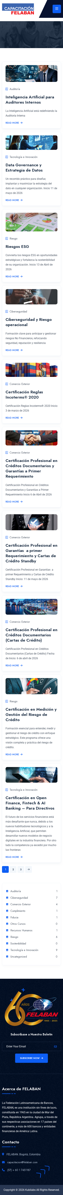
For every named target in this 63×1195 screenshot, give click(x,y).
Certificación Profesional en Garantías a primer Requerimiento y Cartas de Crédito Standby (31, 553)
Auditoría (15, 89)
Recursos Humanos (21, 930)
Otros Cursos (18, 924)
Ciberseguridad (18, 311)
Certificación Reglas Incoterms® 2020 (24, 394)
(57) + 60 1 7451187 (19, 1170)
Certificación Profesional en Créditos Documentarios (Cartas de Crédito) (31, 635)
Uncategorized (18, 956)
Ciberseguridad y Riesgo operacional (29, 322)
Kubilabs (30, 1189)
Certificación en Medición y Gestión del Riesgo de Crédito (31, 714)
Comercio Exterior (20, 384)
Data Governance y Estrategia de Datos (24, 167)
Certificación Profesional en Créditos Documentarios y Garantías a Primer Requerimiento (31, 468)
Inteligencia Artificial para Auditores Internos (30, 99)
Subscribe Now (30, 1058)
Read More (12, 123)
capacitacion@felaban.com (22, 1162)
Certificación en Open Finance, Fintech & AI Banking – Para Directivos (30, 803)
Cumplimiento (17, 911)
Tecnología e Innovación (23, 157)
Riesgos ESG (17, 246)
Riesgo (13, 238)
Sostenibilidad (18, 943)
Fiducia (14, 917)
